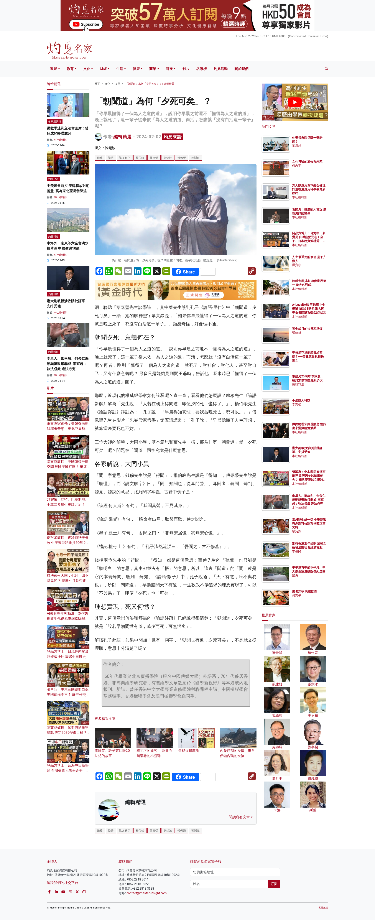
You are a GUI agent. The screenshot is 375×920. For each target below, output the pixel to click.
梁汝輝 (296, 531)
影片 (186, 69)
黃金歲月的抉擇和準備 (307, 328)
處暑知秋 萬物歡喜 (304, 591)
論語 (111, 157)
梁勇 (295, 575)
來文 (295, 360)
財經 (103, 69)
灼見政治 (53, 179)
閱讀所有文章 (240, 817)
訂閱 (274, 884)
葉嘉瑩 (154, 157)
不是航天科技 (301, 400)
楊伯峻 (140, 157)
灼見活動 (221, 69)
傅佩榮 (182, 157)
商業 (152, 69)
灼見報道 (53, 236)
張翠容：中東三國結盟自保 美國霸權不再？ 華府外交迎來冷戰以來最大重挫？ (68, 694)
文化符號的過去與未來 (307, 161)
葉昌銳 (296, 145)
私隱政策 (323, 907)
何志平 (296, 165)
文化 (86, 69)
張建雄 (296, 332)
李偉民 (296, 551)
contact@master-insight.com (147, 893)
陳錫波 (168, 157)
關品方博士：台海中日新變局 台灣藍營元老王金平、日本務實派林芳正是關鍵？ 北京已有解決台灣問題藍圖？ (309, 241)
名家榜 (201, 69)
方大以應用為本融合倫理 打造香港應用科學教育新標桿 (309, 189)
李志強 (296, 404)
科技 (169, 69)
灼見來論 (173, 136)
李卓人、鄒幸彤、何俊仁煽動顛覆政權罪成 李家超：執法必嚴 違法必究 (68, 363)
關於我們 (241, 69)
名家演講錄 (54, 121)
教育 (70, 69)
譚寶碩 (296, 265)
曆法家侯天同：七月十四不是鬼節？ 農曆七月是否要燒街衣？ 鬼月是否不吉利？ (68, 580)
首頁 (97, 83)
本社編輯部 (60, 139)
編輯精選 (122, 136)
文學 (117, 83)
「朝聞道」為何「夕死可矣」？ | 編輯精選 (149, 83)
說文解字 (124, 157)
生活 (119, 69)
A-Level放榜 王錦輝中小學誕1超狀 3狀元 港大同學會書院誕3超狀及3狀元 (309, 308)
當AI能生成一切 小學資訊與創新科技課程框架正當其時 (309, 523)
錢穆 (100, 157)
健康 (136, 69)
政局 (53, 69)
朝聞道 (195, 157)
